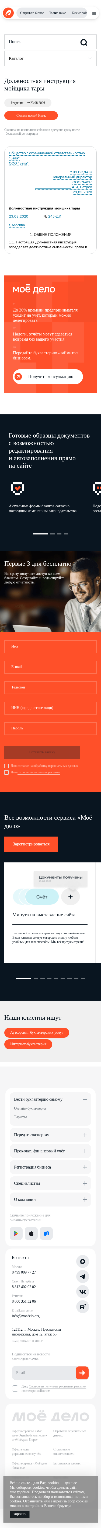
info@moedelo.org (26, 1316)
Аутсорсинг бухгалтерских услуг (36, 1032)
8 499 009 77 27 (24, 1272)
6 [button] (63, 978)
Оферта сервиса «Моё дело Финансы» (29, 1465)
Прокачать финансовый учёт (39, 1151)
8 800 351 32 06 (24, 1301)
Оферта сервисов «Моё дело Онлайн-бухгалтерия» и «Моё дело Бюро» (29, 1435)
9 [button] (83, 978)
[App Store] (31, 1233)
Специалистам (27, 1183)
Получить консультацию (50, 376)
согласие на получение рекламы (39, 772)
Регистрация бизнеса (32, 1167)
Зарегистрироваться (31, 844)
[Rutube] (82, 1306)
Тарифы (20, 1117)
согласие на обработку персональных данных (48, 766)
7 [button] (69, 978)
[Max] (82, 1261)
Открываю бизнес (31, 13)
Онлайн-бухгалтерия (30, 1108)
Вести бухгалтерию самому (38, 1099)
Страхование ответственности (63, 1451)
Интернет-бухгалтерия (28, 1044)
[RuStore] (46, 1233)
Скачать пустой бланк (31, 115)
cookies (53, 1483)
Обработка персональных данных (69, 1433)
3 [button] (59, 533)
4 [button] (66, 533)
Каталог (16, 58)
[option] (50, 499)
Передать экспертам (31, 1134)
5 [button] (56, 978)
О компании (25, 1199)
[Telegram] (82, 1276)
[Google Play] (16, 1233)
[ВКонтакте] (82, 1291)
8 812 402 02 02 (24, 1287)
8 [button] (76, 978)
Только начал (57, 13)
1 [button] (40, 533)
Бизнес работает (82, 13)
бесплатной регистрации (22, 133)
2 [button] (52, 533)
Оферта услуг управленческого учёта (26, 1451)
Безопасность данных (67, 1463)
